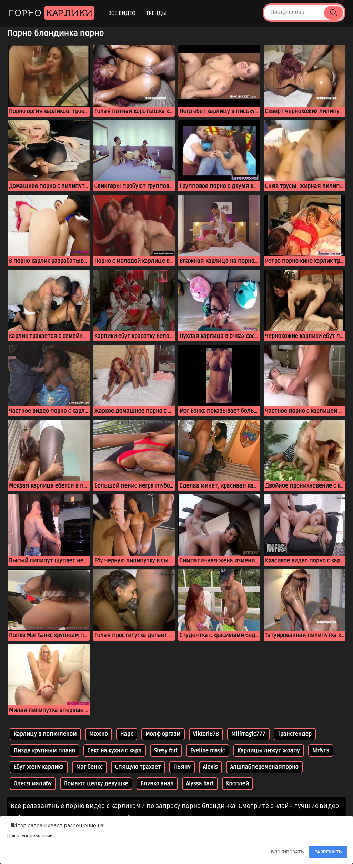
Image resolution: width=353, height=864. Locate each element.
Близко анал (157, 783)
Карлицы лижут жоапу (269, 750)
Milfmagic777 (248, 734)
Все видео (121, 13)
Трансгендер (295, 734)
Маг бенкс (89, 767)
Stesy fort (166, 750)
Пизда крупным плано (44, 750)
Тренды (156, 13)
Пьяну (182, 767)
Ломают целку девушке (96, 783)
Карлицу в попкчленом (45, 734)
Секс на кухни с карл (115, 750)
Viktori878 (206, 734)
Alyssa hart (200, 783)
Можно (98, 734)
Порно (50, 13)
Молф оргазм (163, 734)
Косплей (237, 783)
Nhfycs (320, 750)
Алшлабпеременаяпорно (264, 767)
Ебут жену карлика (39, 767)
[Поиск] (333, 13)
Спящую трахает (138, 767)
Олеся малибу (33, 783)
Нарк (126, 734)
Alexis (210, 767)
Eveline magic (207, 750)
